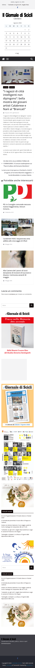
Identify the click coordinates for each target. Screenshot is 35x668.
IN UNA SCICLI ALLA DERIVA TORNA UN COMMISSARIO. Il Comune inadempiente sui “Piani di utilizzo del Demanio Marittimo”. (17, 163)
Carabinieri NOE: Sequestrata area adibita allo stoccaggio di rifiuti (16, 239)
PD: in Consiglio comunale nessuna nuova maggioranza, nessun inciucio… (17, 206)
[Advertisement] (14, 369)
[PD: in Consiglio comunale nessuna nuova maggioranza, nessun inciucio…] (17, 186)
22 (25, 41)
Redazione (16, 112)
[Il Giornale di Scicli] (3, 59)
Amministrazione (6, 643)
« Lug (17, 53)
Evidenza (12, 87)
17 (6, 41)
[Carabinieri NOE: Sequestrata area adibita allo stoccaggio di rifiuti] (17, 220)
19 (14, 41)
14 (21, 37)
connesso (12, 294)
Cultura (6, 87)
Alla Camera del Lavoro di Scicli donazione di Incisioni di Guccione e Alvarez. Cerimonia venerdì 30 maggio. (17, 273)
